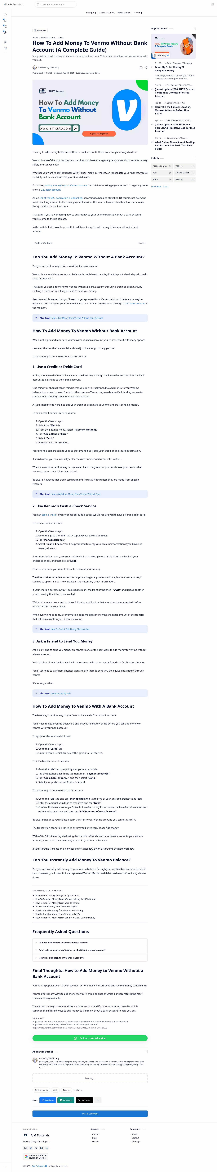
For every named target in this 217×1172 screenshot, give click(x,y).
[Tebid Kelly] (48, 67)
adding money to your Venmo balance (66, 185)
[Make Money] (124, 13)
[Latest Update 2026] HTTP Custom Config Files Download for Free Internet (174, 92)
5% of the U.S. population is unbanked (61, 198)
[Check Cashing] (107, 13)
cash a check (49, 514)
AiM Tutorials (15, 4)
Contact (96, 1134)
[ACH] (162, 173)
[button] (5, 21)
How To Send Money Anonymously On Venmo (57, 895)
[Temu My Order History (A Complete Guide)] (173, 46)
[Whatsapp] (65, 1100)
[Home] (5, 15)
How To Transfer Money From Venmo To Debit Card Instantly (65, 917)
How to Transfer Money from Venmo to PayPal (57, 914)
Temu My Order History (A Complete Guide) (169, 69)
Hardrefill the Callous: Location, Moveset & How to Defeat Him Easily (173, 110)
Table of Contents (43, 242)
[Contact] (5, 48)
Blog (94, 1137)
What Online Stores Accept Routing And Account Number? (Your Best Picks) (175, 145)
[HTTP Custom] (191, 85)
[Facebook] (47, 1100)
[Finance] (66, 1090)
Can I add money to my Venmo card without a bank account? (72, 950)
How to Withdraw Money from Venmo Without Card (75, 494)
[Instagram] (31, 1148)
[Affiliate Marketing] (185, 173)
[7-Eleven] (185, 166)
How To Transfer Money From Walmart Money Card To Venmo (65, 899)
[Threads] (36, 1148)
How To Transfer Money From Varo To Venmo (57, 902)
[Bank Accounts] (41, 1090)
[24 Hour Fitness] (162, 166)
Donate (95, 1141)
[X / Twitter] (84, 1100)
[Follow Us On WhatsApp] (90, 1038)
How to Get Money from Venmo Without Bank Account (77, 318)
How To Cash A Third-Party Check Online (70, 629)
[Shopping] (91, 13)
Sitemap (136, 1141)
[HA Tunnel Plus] (191, 120)
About (134, 1134)
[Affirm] (162, 179)
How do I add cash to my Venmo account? (61, 957)
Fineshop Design (196, 1166)
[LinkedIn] (47, 1148)
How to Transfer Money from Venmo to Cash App (59, 910)
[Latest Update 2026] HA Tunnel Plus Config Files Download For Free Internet (175, 128)
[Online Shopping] (175, 63)
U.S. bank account (51, 189)
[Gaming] (138, 13)
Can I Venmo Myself (60, 693)
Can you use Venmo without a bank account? (63, 942)
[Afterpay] (185, 179)
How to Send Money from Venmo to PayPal (56, 906)
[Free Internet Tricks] (176, 85)
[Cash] (55, 1090)
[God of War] (180, 102)
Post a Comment (90, 1113)
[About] (5, 42)
